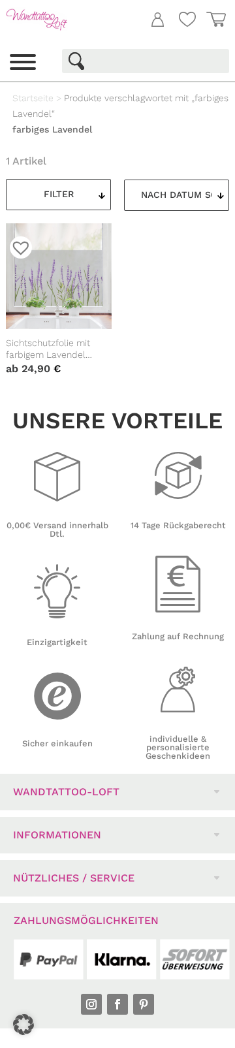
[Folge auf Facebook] (117, 1004)
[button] (23, 1024)
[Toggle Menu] (23, 62)
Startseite (33, 98)
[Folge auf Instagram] (91, 1004)
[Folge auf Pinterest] (143, 1004)
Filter (59, 194)
